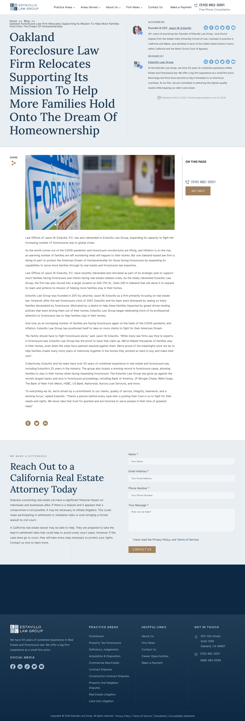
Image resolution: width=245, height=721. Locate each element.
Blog (27, 21)
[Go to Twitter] (34, 668)
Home (13, 21)
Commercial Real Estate (104, 662)
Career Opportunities (155, 656)
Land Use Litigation (101, 701)
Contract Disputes (100, 669)
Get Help (198, 191)
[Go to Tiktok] (27, 668)
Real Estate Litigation (102, 694)
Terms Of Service (142, 716)
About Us (112, 7)
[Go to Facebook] (13, 668)
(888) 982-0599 (210, 660)
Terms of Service (187, 539)
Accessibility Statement (182, 716)
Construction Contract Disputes (109, 676)
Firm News (133, 7)
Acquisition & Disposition (104, 656)
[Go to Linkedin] (20, 668)
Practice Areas (63, 7)
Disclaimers (160, 716)
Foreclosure (96, 636)
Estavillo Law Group (161, 62)
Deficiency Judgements (104, 649)
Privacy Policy (161, 539)
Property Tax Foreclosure (105, 642)
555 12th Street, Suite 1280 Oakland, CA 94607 (213, 641)
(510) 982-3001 (212, 5)
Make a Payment (181, 7)
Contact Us (155, 7)
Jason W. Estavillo (180, 28)
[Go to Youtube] (41, 668)
